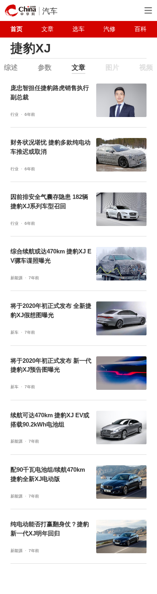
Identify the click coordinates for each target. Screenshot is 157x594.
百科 (140, 29)
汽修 (109, 29)
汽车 (50, 11)
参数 (44, 67)
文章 (47, 29)
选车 (78, 29)
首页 (16, 29)
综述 (10, 67)
